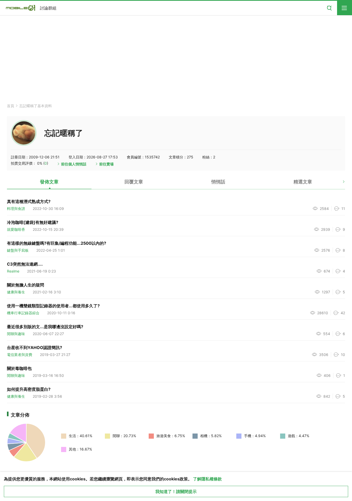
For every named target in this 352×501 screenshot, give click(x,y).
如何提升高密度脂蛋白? (29, 389)
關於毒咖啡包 (19, 368)
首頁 (10, 106)
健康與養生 (16, 292)
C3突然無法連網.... (25, 264)
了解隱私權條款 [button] (207, 478)
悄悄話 (218, 181)
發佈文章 (49, 181)
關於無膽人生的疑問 (25, 284)
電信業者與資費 (19, 354)
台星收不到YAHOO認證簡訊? (34, 347)
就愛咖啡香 (16, 229)
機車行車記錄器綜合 (23, 313)
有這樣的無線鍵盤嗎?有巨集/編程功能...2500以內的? (56, 243)
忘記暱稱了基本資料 (35, 106)
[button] (339, 183)
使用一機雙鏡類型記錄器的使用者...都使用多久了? (53, 305)
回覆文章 (133, 181)
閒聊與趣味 (16, 334)
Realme (13, 271)
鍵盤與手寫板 (18, 250)
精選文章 (303, 181)
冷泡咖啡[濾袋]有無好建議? (32, 222)
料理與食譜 (16, 208)
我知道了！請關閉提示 (176, 491)
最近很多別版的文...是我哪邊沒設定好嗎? (45, 326)
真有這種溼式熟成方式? (29, 201)
